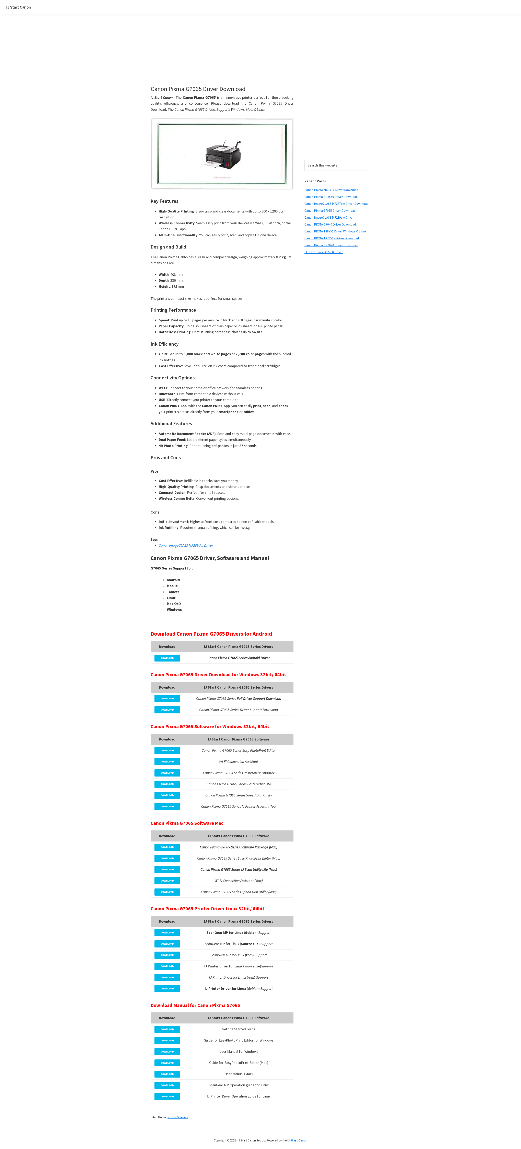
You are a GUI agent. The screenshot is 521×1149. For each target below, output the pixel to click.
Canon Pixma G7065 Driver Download (330, 210)
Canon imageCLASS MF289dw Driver (329, 217)
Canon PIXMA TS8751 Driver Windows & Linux (335, 231)
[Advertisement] (240, 56)
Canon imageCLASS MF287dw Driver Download (336, 204)
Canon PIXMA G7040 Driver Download (330, 224)
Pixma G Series (177, 1117)
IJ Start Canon (18, 7)
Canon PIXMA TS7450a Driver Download (331, 238)
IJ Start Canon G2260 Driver (323, 252)
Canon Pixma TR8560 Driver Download (331, 197)
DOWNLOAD (167, 657)
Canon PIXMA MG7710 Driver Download (331, 190)
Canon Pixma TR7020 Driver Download (331, 245)
